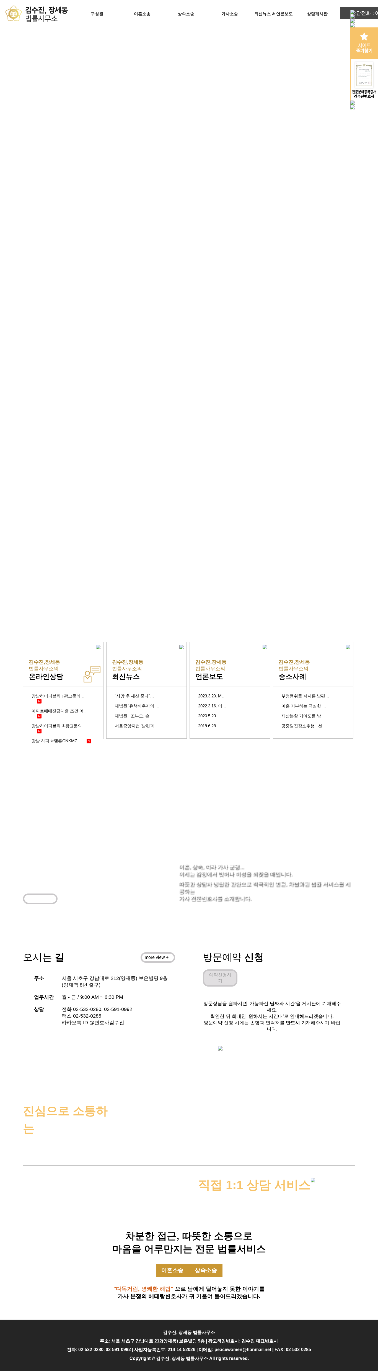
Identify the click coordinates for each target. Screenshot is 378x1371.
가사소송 (229, 13)
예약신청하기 (220, 977)
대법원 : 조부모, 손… (134, 715)
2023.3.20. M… (212, 696)
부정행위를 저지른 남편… (305, 696)
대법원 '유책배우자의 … (137, 706)
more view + (39, 898)
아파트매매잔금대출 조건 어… (60, 710)
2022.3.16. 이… (212, 706)
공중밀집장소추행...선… (303, 725)
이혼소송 (142, 13)
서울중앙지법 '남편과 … (137, 725)
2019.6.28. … (210, 725)
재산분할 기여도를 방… (303, 715)
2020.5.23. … (210, 715)
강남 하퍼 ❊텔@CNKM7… (56, 740)
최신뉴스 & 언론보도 (273, 13)
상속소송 (186, 13)
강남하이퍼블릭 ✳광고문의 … (59, 725)
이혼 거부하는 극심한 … (303, 706)
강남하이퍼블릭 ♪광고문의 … (59, 696)
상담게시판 (317, 13)
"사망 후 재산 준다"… (134, 696)
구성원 (97, 13)
